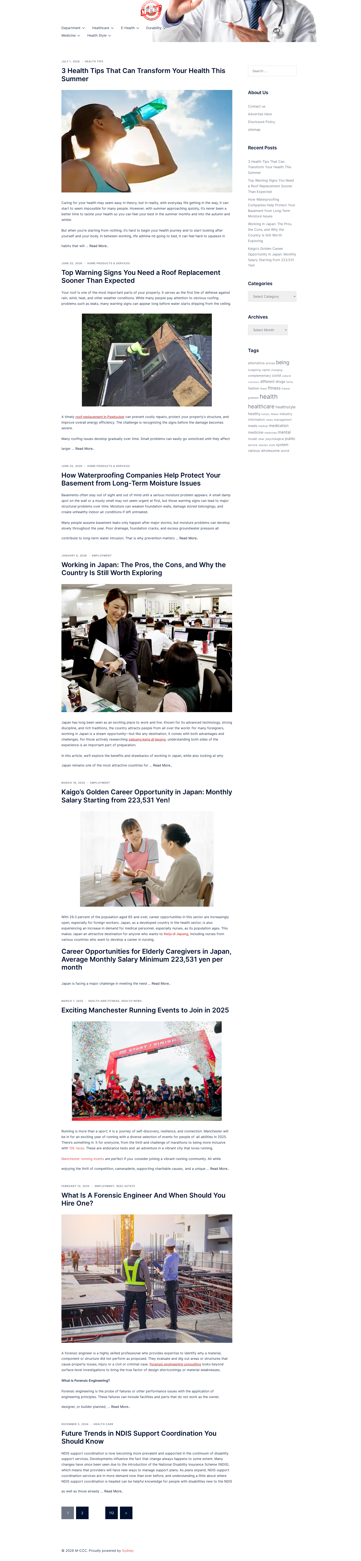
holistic (265, 414)
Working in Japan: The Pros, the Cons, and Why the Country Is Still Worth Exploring (143, 569)
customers (253, 382)
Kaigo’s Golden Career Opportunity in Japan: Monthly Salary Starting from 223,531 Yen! (146, 796)
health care (103, 1424)
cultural (286, 375)
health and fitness (103, 1000)
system (282, 444)
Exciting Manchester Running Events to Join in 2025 (145, 1010)
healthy (254, 413)
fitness (274, 388)
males (269, 419)
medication (279, 425)
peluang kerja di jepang (147, 739)
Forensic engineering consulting (175, 1364)
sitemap (254, 129)
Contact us (256, 106)
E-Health (128, 28)
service (252, 445)
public (290, 438)
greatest (253, 397)
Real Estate (125, 1186)
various (254, 451)
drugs (280, 381)
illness (274, 414)
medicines (270, 432)
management (283, 419)
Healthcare (100, 28)
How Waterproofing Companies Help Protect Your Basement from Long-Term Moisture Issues (141, 479)
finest (263, 388)
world (285, 451)
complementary (259, 376)
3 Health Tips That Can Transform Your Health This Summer (143, 75)
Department (70, 28)
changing (276, 370)
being (282, 362)
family (289, 382)
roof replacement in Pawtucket (99, 417)
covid (276, 375)
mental (284, 432)
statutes (263, 445)
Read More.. (98, 246)
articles (270, 363)
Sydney (128, 1550)
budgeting (254, 370)
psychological (275, 439)
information (256, 420)
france (286, 388)
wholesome (270, 451)
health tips (94, 61)
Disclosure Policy (261, 122)
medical (263, 426)
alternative (256, 363)
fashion (253, 388)
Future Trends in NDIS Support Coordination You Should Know (138, 1437)
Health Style (97, 35)
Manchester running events (82, 1159)
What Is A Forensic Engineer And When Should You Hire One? (143, 1199)
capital (266, 370)
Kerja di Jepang (176, 934)
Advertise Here (260, 114)
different (267, 381)
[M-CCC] (151, 10)
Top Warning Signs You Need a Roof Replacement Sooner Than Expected (140, 276)
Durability (153, 28)
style (272, 445)
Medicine (68, 35)
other (261, 439)
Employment (102, 555)
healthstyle (286, 407)
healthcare (261, 406)
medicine (255, 432)
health (269, 396)
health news (131, 1000)
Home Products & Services (108, 263)
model (252, 439)
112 (111, 1513)
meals (252, 426)
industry (286, 414)
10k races (76, 1148)
